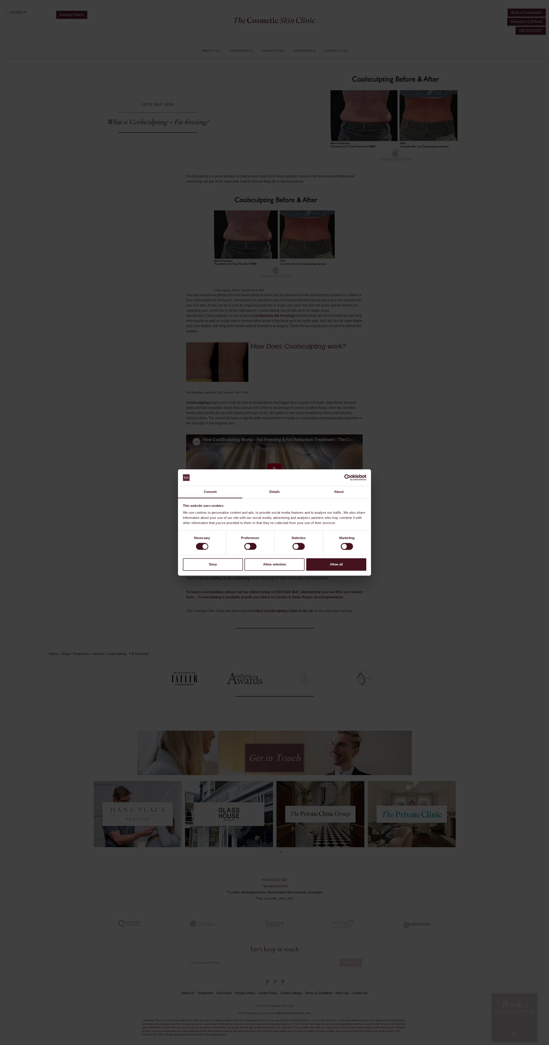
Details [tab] (274, 492)
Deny (213, 564)
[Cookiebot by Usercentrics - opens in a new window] (347, 477)
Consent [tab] (210, 492)
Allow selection (274, 564)
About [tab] (339, 492)
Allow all (336, 564)
